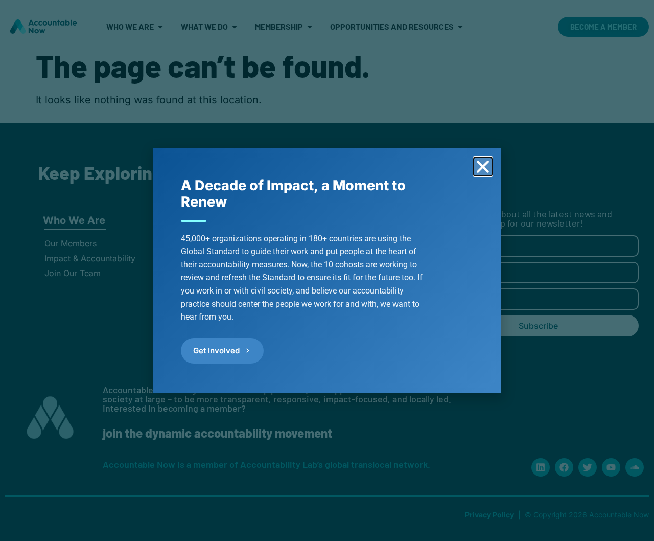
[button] (483, 166)
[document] (327, 270)
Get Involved (216, 350)
